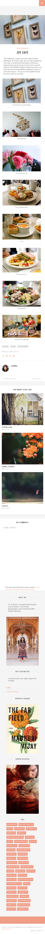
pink (26, 883)
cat (9, 841)
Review (11, 892)
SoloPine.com (8, 929)
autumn (31, 829)
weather (22, 909)
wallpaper (23, 905)
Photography (22, 48)
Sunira (17, 351)
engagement (21, 841)
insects (22, 858)
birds (21, 833)
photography (14, 883)
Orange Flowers (8, 467)
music (22, 875)
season (22, 892)
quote (22, 888)
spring (24, 896)
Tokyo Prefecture (12, 692)
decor (5, 346)
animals (11, 824)
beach (11, 833)
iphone (23, 862)
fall (33, 841)
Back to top (36, 931)
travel (11, 905)
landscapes (27, 867)
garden (22, 854)
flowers (24, 845)
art (9, 829)
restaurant (23, 346)
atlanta (19, 829)
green (11, 858)
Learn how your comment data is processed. (22, 588)
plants (11, 888)
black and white (15, 837)
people (11, 879)
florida (11, 845)
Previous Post (10, 379)
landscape (12, 867)
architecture (26, 824)
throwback (24, 900)
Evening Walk (7, 427)
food (13, 346)
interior (11, 862)
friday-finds (23, 850)
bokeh (30, 837)
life (10, 871)
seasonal (12, 896)
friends (11, 854)
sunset (11, 900)
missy (30, 871)
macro (20, 871)
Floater (5, 506)
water (11, 909)
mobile (11, 875)
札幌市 (8, 687)
